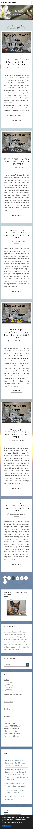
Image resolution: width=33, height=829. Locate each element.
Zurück (5, 578)
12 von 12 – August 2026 (13, 797)
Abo (6, 753)
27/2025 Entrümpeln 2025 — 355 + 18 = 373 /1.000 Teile (16, 161)
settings (20, 822)
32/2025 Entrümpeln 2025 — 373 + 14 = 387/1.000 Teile (16, 61)
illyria (24, 68)
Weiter (5, 582)
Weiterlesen (17, 120)
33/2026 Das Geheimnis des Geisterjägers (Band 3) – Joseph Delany (16, 763)
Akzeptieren (7, 826)
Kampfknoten (8, 2)
